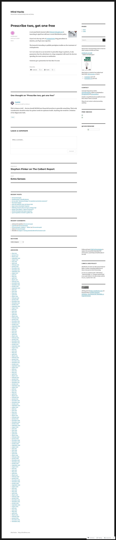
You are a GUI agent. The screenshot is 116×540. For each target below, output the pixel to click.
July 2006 (14, 488)
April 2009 (14, 433)
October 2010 (15, 404)
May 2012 (14, 372)
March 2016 (15, 296)
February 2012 (15, 377)
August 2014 (15, 328)
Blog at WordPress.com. (24, 532)
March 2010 (15, 415)
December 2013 (16, 341)
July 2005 (14, 508)
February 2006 (15, 496)
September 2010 (16, 405)
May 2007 (14, 472)
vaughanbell (14, 36)
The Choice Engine (16, 202)
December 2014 (16, 321)
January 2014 (15, 339)
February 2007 (15, 476)
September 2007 (16, 465)
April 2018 (14, 263)
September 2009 (16, 425)
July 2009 (14, 428)
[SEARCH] (104, 40)
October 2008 (15, 443)
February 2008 (15, 457)
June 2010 (14, 410)
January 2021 (15, 255)
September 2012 (16, 366)
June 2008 (14, 450)
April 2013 (14, 354)
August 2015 (15, 308)
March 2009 (15, 435)
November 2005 (16, 501)
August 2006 (15, 486)
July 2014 (14, 329)
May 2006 (14, 491)
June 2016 (14, 291)
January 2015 (15, 319)
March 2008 (15, 455)
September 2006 (16, 485)
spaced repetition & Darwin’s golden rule (22, 212)
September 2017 (16, 271)
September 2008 (16, 445)
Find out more (91, 74)
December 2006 (16, 480)
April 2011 (14, 394)
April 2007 (14, 473)
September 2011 (16, 385)
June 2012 (14, 371)
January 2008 (15, 458)
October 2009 (15, 424)
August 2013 (15, 347)
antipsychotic (50, 38)
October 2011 (15, 384)
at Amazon (87, 77)
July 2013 (14, 349)
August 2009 (15, 427)
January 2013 (15, 359)
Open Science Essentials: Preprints (20, 206)
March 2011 (15, 395)
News (12, 40)
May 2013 (14, 352)
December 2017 (16, 268)
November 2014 (16, 323)
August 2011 (15, 387)
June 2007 (14, 470)
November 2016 (16, 284)
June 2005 (14, 510)
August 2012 (15, 367)
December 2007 (16, 460)
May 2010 (14, 412)
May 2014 (14, 332)
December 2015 (16, 301)
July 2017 (14, 275)
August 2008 (15, 447)
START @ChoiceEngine (96, 249)
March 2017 (15, 280)
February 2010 (15, 417)
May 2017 (14, 276)
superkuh (14, 225)
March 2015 (15, 316)
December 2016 (16, 283)
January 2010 (15, 419)
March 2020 (15, 256)
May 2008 (14, 452)
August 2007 (15, 467)
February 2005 (15, 516)
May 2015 (14, 313)
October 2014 (15, 324)
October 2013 (15, 344)
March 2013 (15, 356)
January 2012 (15, 379)
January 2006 (15, 498)
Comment (71, 151)
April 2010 (14, 414)
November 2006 (16, 481)
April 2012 (14, 374)
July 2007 (14, 468)
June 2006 (14, 490)
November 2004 (16, 521)
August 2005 (15, 506)
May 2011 (14, 392)
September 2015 (16, 306)
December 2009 (16, 420)
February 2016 (15, 298)
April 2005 (14, 513)
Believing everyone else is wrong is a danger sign (24, 207)
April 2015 (14, 314)
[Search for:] (92, 40)
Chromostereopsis (16, 197)
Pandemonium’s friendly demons (20, 199)
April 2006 (14, 493)
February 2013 (15, 357)
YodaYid (17, 102)
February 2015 (15, 318)
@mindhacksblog (86, 92)
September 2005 (16, 505)
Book (84, 30)
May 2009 (14, 432)
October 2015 (15, 304)
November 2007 (16, 462)
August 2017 (15, 273)
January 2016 (15, 299)
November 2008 (16, 442)
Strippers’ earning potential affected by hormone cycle (31, 230)
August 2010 (15, 407)
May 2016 (14, 293)
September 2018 (16, 258)
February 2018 (15, 265)
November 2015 (16, 303)
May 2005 (14, 511)
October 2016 (15, 286)
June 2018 (14, 261)
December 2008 (16, 440)
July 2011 (14, 389)
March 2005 (15, 515)
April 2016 (14, 294)
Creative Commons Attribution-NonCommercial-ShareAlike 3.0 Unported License (93, 294)
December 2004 (16, 520)
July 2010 (14, 409)
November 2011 (16, 382)
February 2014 (15, 337)
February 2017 (15, 281)
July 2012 (14, 369)
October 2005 (15, 503)
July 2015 (14, 309)
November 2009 (16, 422)
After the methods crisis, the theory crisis (22, 204)
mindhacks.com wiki (87, 53)
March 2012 (15, 376)
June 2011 (14, 390)
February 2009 (15, 437)
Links (84, 31)
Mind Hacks (17, 11)
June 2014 (14, 331)
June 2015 (14, 311)
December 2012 (16, 361)
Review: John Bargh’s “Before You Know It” (23, 209)
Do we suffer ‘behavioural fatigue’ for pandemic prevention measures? (29, 201)
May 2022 (14, 253)
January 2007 (15, 478)
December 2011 (15, 380)
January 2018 (15, 266)
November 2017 (16, 270)
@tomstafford (94, 94)
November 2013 (16, 342)
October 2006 (15, 483)
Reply (12, 117)
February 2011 (15, 397)
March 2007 (15, 475)
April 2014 (14, 334)
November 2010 (16, 402)
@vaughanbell (85, 94)
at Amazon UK (88, 78)
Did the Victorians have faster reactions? (22, 211)
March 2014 (15, 336)
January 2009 (15, 438)
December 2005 (16, 500)
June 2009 (14, 430)
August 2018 (15, 260)
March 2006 (15, 495)
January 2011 (15, 399)
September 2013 (16, 346)
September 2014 (16, 326)
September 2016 (16, 288)
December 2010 (16, 400)
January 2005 (15, 518)
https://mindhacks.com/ (96, 291)
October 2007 (15, 463)
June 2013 (14, 351)
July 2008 (14, 448)
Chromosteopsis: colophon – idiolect (21, 227)
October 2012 (15, 364)
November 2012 (16, 362)
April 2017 (14, 278)
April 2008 (14, 453)
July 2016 (14, 289)
